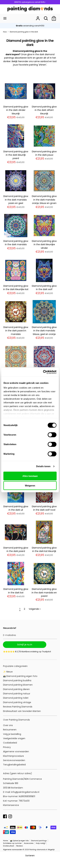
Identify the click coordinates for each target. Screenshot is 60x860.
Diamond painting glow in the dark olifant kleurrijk (44, 110)
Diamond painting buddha (17, 680)
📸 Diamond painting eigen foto (20, 676)
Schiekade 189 (10, 783)
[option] (30, 26)
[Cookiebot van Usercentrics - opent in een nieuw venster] (43, 372)
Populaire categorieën (15, 666)
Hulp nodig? (40, 843)
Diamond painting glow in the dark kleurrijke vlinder (44, 245)
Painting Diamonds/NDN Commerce (22, 778)
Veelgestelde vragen (14, 738)
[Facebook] (5, 816)
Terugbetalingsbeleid (14, 764)
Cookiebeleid (10, 742)
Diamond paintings (39, 841)
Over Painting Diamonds (16, 719)
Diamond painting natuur (16, 693)
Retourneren (9, 729)
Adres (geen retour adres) (17, 773)
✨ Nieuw (8, 671)
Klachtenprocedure (13, 756)
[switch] (52, 434)
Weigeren (30, 485)
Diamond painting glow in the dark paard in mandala (15, 331)
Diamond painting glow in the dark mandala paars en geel (15, 200)
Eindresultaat (8, 846)
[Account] (38, 16)
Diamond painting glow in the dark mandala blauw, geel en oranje (44, 331)
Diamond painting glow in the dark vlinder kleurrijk (15, 110)
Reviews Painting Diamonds (17, 706)
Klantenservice (11, 805)
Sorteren (30, 855)
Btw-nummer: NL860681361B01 (19, 796)
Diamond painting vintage (17, 702)
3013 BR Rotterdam (13, 787)
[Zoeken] (46, 16)
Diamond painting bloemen (18, 684)
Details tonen (43, 466)
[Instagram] (10, 816)
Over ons (8, 725)
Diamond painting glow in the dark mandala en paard (44, 593)
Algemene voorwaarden (16, 751)
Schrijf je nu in (24, 644)
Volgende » (34, 608)
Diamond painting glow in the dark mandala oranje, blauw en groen (44, 200)
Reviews (19, 846)
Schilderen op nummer (12, 843)
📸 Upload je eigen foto (19, 841)
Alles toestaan (30, 476)
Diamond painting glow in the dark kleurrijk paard (15, 155)
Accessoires (29, 843)
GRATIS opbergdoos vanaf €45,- (30, 2)
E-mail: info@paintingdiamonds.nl (21, 792)
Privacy (7, 747)
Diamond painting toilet (15, 697)
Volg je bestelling (12, 734)
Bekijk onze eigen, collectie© (30, 25)
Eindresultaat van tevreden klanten (22, 711)
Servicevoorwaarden (14, 760)
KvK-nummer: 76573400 (16, 800)
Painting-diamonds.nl (38, 849)
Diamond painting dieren (16, 689)
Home (5, 841)
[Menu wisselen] (5, 18)
